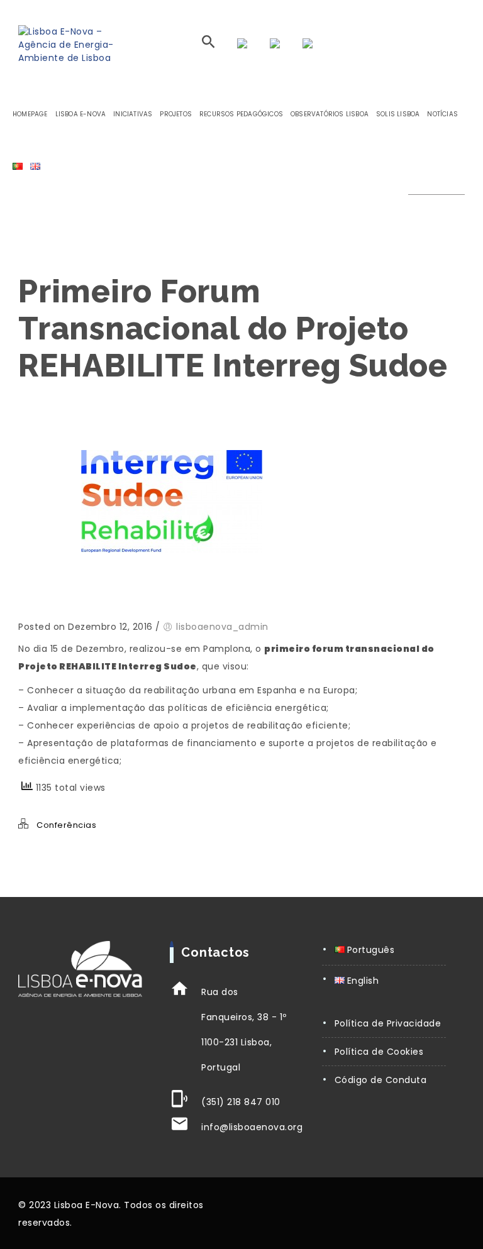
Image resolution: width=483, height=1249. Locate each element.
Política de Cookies (379, 1051)
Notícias (442, 114)
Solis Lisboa (397, 114)
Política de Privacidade (388, 1023)
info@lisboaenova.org (252, 1127)
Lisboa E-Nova (80, 114)
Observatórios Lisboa (330, 114)
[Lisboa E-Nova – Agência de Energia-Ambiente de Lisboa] (73, 45)
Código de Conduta (381, 1080)
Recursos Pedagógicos (241, 114)
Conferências (66, 825)
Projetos (176, 114)
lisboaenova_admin (222, 626)
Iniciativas (132, 114)
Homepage (30, 114)
